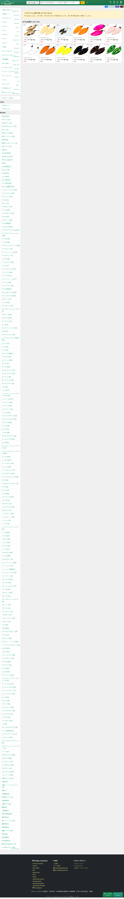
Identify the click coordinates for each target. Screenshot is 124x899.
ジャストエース (7, 409)
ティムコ (6, 456)
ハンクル (6, 532)
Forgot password (37, 881)
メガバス (6, 651)
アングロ (6, 242)
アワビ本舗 (6, 223)
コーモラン (6, 357)
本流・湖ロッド (11, 10)
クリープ (6, 343)
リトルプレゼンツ (8, 710)
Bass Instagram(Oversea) (61, 870)
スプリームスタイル (9, 419)
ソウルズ (6, 432)
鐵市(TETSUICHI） (9, 844)
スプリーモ (7, 422)
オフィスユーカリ (9, 296)
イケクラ (6, 259)
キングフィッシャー (9, 328)
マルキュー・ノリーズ (10, 641)
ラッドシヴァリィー (9, 690)
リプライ (6, 717)
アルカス (5, 216)
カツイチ (6, 302)
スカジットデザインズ (9, 415)
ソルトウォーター (78, 866)
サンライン (6, 377)
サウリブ (6, 367)
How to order (36, 868)
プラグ (11, 22)
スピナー (11, 35)
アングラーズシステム (10, 230)
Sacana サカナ (7, 156)
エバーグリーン (8, 285)
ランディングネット (11, 55)
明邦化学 (5, 817)
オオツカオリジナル (9, 292)
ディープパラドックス (10, 477)
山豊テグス (6, 804)
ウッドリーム (7, 272)
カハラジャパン (7, 305)
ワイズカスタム (8, 765)
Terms (34, 874)
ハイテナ (6, 523)
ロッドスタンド (11, 51)
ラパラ (5, 697)
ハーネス (6, 536)
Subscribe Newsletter (38, 883)
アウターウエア (11, 68)
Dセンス (5, 129)
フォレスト (7, 579)
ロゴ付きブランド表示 (10, 848)
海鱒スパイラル (7, 830)
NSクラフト (7, 146)
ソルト (117, 6)
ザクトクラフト (8, 380)
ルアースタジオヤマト (10, 727)
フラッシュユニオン (9, 586)
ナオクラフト (7, 503)
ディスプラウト (8, 473)
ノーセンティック (8, 517)
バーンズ (6, 549)
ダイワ (5, 442)
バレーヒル (6, 546)
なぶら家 (6, 180)
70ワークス (6, 119)
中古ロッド (6, 105)
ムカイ (6, 648)
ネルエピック (7, 510)
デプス (5, 487)
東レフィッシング (8, 820)
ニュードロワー (8, 507)
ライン (11, 39)
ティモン (6, 460)
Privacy (34, 877)
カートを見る (108, 894)
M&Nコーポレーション (9, 143)
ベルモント (6, 621)
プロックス (6, 608)
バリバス (6, 542)
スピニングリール (11, 92)
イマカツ (5, 265)
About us (35, 866)
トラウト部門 (56, 866)
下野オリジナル (8, 778)
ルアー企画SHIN (8, 730)
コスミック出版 (7, 353)
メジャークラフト (8, 655)
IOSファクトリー (8, 136)
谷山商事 (5, 837)
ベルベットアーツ (8, 618)
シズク (5, 387)
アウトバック (7, 196)
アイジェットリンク (9, 190)
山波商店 (5, 800)
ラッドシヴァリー (8, 694)
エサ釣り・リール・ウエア (81, 868)
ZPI (4, 163)
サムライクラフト (8, 370)
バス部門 (55, 863)
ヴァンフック (7, 775)
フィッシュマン (7, 566)
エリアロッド (11, 18)
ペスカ (5, 625)
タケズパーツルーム (9, 436)
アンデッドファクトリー (11, 245)
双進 (4, 790)
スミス (6, 426)
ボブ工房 (5, 628)
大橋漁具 (6, 794)
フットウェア (11, 76)
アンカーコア (7, 226)
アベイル (6, 210)
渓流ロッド (11, 14)
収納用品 (11, 59)
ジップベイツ (7, 402)
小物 (11, 47)
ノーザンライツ (8, 513)
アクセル (5, 200)
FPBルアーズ (7, 133)
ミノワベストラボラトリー (11, 645)
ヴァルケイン (8, 771)
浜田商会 (5, 827)
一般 (122, 6)
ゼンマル (5, 429)
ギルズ (5, 331)
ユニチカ (6, 671)
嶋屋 (4, 807)
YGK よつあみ (7, 160)
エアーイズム (7, 275)
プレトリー (6, 604)
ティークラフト (8, 463)
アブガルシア (7, 206)
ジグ (11, 31)
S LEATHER (6, 153)
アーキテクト (7, 249)
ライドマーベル (8, 675)
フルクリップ (7, 592)
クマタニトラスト (8, 334)
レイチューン (7, 737)
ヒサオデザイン (7, 559)
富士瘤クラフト (7, 797)
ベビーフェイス (7, 611)
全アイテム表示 (8, 98)
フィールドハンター (9, 572)
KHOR (5, 139)
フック (11, 43)
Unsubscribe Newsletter (39, 885)
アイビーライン (8, 193)
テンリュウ (6, 467)
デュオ (5, 493)
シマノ (5, 390)
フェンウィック (7, 576)
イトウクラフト (8, 262)
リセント (6, 700)
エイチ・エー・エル (9, 279)
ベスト (11, 80)
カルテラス (7, 318)
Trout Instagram (38, 888)
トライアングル (8, 497)
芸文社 (5, 834)
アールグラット (7, 255)
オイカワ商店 (7, 289)
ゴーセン (5, 363)
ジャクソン (7, 405)
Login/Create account (38, 879)
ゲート (5, 350)
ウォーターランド (9, 269)
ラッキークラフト (9, 687)
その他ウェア (11, 88)
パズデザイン (7, 552)
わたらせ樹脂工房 (8, 186)
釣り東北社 (6, 840)
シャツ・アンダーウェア (11, 72)
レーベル (5, 751)
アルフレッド (7, 220)
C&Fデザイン (7, 123)
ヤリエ (5, 668)
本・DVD (11, 64)
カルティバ (7, 314)
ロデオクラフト (8, 755)
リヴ (4, 724)
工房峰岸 (5, 810)
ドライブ (5, 500)
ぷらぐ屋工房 (7, 183)
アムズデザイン (8, 213)
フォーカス (6, 582)
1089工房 (5, 116)
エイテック (6, 282)
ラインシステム (8, 684)
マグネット (7, 638)
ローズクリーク (7, 761)
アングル (6, 239)
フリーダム (6, 589)
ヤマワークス (7, 665)
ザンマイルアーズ (8, 383)
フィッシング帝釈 (8, 569)
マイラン (5, 635)
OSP (4, 150)
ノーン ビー (6, 520)
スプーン (11, 27)
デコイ (5, 480)
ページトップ (118, 894)
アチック (5, 203)
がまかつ (6, 170)
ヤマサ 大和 (6, 661)
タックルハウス (8, 439)
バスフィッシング (78, 863)
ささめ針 (5, 173)
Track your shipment (38, 863)
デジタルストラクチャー (10, 483)
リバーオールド (7, 714)
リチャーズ (6, 704)
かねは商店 (6, 166)
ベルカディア (7, 615)
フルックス (6, 596)
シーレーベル (7, 399)
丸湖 (5, 781)
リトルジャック (8, 707)
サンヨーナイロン (8, 373)
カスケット (6, 299)
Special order (36, 872)
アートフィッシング (9, 252)
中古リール (6, 109)
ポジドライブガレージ (10, 631)
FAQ (34, 870)
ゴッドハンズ (7, 360)
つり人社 (5, 176)
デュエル (5, 490)
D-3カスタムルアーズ (9, 126)
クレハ (5, 346)
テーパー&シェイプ (8, 470)
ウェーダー (11, 84)
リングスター (7, 720)
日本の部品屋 (7, 814)
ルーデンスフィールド (9, 734)
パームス (6, 556)
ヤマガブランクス (8, 658)
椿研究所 (5, 824)
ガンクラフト (7, 321)
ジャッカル (6, 412)
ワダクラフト (7, 768)
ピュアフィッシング (9, 562)
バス (106, 6)
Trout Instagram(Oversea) (61, 868)
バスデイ (6, 539)
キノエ (5, 324)
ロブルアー (7, 758)
